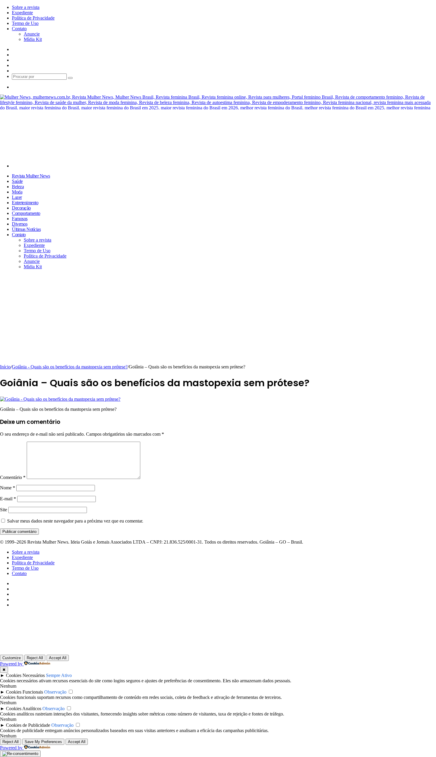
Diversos (19, 223)
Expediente (22, 12)
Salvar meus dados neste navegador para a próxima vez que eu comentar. (75, 520)
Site (3, 509)
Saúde (17, 181)
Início (5, 366)
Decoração (21, 207)
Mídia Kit (33, 39)
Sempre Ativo (59, 675)
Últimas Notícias (26, 229)
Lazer (17, 197)
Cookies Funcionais (24, 691)
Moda (17, 191)
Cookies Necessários (25, 675)
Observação (55, 691)
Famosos (20, 218)
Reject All (35, 658)
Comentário (13, 477)
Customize (11, 658)
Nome (7, 487)
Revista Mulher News (31, 175)
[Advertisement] (218, 319)
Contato (19, 28)
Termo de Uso (25, 23)
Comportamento (26, 213)
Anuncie (32, 33)
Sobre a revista (25, 7)
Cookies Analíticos (23, 708)
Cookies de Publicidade (28, 725)
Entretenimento (25, 202)
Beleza (18, 186)
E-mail (8, 498)
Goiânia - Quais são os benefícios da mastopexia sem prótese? (70, 366)
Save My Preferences (43, 742)
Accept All (57, 658)
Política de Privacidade (33, 17)
